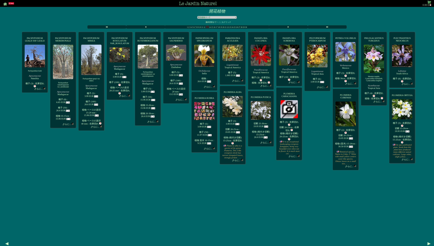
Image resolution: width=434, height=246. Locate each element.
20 (223, 27)
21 (226, 27)
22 (228, 27)
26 (237, 27)
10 (200, 27)
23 (230, 27)
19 (221, 27)
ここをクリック (224, 22)
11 (202, 27)
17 (217, 27)
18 (219, 27)
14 (210, 27)
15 (212, 27)
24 (232, 27)
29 (244, 27)
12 (204, 27)
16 (214, 27)
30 (246, 27)
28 (241, 27)
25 (235, 27)
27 (239, 27)
